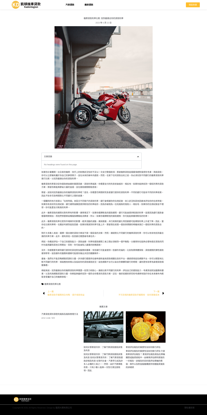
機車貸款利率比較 (52, 284)
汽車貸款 (70, 4)
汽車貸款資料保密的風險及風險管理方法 (59, 314)
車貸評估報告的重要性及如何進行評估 (143, 347)
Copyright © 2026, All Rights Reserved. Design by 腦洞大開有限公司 (42, 408)
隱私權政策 (189, 408)
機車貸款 (89, 4)
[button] (138, 157)
